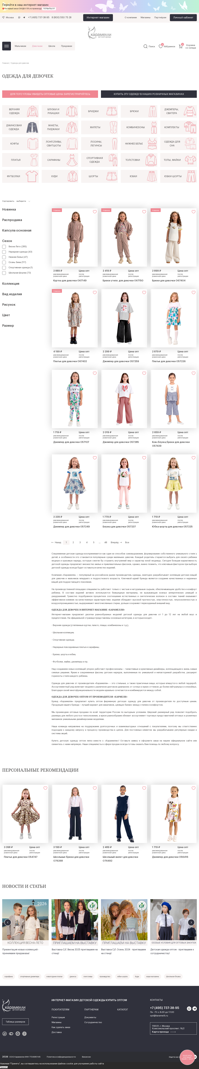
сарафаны (8, 976)
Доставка (57, 1032)
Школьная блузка (173, 976)
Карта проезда (160, 1032)
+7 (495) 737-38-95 (38, 17)
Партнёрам (160, 17)
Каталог (6, 46)
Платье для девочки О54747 (20, 857)
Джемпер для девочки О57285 (121, 442)
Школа (51, 46)
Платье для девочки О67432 (70, 361)
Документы (90, 1017)
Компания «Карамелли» (64, 575)
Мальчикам (20, 46)
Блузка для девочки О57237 (119, 527)
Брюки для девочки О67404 (168, 280)
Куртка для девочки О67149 (70, 280)
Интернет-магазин (98, 17)
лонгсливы (87, 976)
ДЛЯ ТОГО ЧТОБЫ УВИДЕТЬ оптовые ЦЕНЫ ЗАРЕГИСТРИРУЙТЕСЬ (50, 94)
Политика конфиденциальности (61, 1057)
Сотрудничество (93, 1022)
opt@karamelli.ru (159, 1016)
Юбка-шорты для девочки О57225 (172, 527)
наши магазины (152, 976)
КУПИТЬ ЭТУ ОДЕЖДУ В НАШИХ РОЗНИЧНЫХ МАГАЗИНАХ (149, 94)
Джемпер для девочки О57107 (71, 442)
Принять (4, 1067)
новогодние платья (54, 976)
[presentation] (7, 922)
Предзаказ (66, 46)
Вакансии (86, 1057)
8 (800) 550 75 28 (61, 17)
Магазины (145, 17)
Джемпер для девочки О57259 (121, 361)
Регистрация (58, 1017)
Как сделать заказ (61, 1027)
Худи (137, 976)
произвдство (105, 976)
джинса (73, 976)
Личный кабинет (183, 17)
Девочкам (37, 46)
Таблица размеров (15, 1022)
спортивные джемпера (29, 976)
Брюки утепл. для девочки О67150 (123, 280)
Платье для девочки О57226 (169, 361)
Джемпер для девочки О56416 (170, 857)
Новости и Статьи (24, 886)
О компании (131, 17)
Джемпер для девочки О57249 (71, 527)
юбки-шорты (122, 976)
